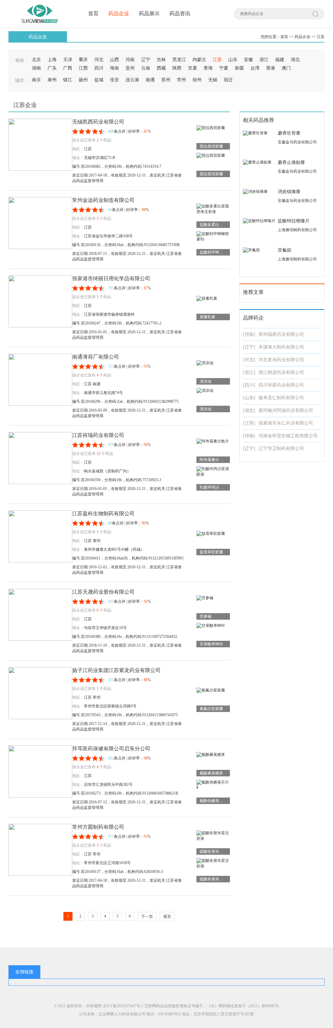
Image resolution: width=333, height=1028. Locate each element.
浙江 (264, 59)
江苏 (321, 36)
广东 (52, 68)
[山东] (249, 397)
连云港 (132, 79)
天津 (67, 59)
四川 (98, 68)
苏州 (165, 79)
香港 (270, 68)
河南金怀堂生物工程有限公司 (288, 435)
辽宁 (145, 59)
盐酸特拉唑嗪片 (294, 220)
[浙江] (249, 372)
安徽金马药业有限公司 (297, 142)
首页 (93, 13)
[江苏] (249, 423)
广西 (67, 68)
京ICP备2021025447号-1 (123, 1006)
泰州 (52, 79)
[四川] (249, 385)
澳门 (286, 68)
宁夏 (223, 68)
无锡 (212, 79)
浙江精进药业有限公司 (281, 372)
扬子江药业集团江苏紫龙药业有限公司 (116, 670)
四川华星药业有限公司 (281, 385)
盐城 (98, 79)
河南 (130, 59)
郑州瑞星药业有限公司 (281, 334)
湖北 (295, 59)
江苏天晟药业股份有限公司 (103, 592)
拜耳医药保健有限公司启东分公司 (111, 748)
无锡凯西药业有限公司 (98, 122)
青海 (208, 68)
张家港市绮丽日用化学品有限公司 (111, 278)
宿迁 (228, 79)
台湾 (255, 68)
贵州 (130, 68)
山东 (232, 59)
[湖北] (249, 410)
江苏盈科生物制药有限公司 (103, 513)
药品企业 (118, 13)
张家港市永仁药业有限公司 (286, 423)
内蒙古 (199, 59)
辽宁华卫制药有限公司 (281, 448)
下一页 (147, 916)
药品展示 (149, 13)
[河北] (249, 359)
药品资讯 (179, 13)
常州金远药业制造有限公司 (103, 200)
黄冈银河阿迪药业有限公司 (286, 410)
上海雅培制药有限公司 (297, 230)
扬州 (83, 79)
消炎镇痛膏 (289, 191)
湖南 (36, 68)
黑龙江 (179, 59)
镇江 (67, 79)
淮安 (114, 79)
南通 (150, 79)
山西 (114, 59)
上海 (52, 59)
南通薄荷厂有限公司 (95, 357)
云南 (145, 68)
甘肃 (192, 68)
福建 (279, 59)
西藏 (161, 68)
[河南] (249, 334)
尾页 (167, 916)
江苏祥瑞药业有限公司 (98, 435)
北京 (36, 59)
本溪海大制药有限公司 (281, 347)
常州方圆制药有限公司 (98, 827)
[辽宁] (249, 347)
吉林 (161, 59)
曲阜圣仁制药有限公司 (281, 397)
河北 (98, 59)
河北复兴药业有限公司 (281, 359)
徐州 (197, 79)
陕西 (176, 68)
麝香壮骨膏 (289, 133)
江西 (83, 68)
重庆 (83, 59)
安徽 (248, 59)
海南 (114, 68)
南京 (36, 79)
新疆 (239, 68)
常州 (181, 79)
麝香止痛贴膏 (291, 162)
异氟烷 (284, 250)
